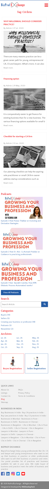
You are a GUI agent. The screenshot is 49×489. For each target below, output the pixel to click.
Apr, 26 (4, 341)
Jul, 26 (3, 338)
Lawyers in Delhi (8, 434)
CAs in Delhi (7, 428)
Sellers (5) (5, 318)
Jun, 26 (19, 338)
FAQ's (20, 390)
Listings (4, 393)
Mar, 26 (20, 341)
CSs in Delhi (6, 441)
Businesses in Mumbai (10, 419)
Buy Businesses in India (11, 412)
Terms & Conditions (26, 396)
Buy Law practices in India (12, 416)
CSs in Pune (40, 437)
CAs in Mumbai (29, 425)
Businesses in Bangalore (11, 425)
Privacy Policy (24, 393)
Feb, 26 (35, 341)
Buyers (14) (5, 315)
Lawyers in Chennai (25, 434)
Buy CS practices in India (35, 416)
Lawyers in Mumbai (9, 431)
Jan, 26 (4, 344)
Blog (3, 399)
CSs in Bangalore (34, 441)
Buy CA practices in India (32, 412)
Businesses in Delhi (9, 422)
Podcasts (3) (6, 325)
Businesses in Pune (29, 419)
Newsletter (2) (7, 329)
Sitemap (4, 402)
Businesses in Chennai (28, 422)
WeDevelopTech (28, 487)
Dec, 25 (20, 344)
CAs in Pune (42, 425)
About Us (5, 390)
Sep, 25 (20, 347)
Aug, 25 (35, 347)
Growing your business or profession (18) (18, 322)
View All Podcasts (11, 292)
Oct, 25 (4, 347)
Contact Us (5, 396)
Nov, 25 (35, 344)
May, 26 (35, 338)
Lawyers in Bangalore (10, 437)
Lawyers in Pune (26, 431)
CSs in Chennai (19, 441)
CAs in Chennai (20, 428)
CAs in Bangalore (36, 428)
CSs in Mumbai (27, 437)
